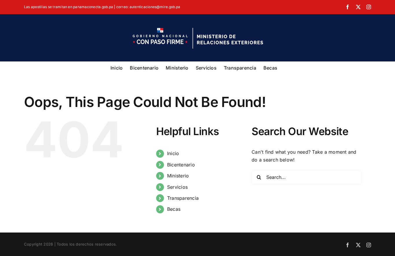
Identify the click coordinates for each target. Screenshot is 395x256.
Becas (173, 209)
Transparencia (183, 198)
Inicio (173, 153)
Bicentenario (181, 165)
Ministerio (178, 176)
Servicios (177, 187)
